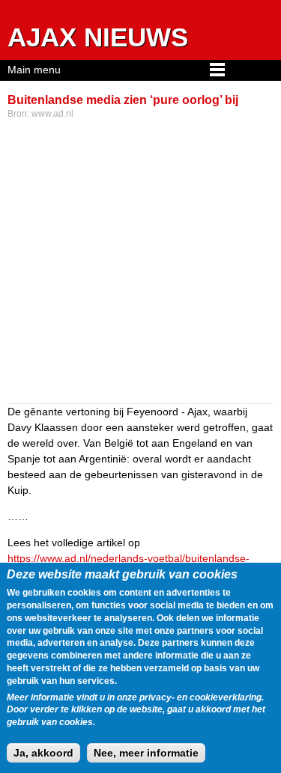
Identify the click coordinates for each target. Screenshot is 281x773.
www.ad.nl (52, 114)
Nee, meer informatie (146, 753)
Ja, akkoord (43, 753)
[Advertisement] (140, 263)
